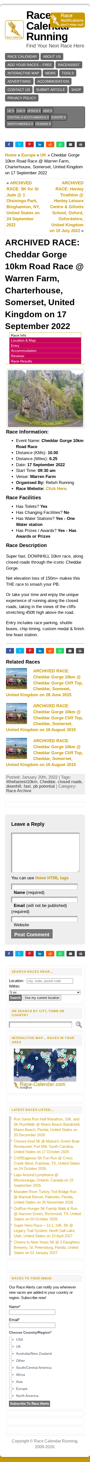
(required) (29, 892)
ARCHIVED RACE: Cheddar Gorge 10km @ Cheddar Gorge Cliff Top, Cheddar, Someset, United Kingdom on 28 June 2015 (44, 683)
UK (43, 155)
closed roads (70, 781)
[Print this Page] (80, 651)
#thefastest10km (21, 781)
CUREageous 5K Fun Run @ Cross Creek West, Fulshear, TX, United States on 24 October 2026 (47, 1163)
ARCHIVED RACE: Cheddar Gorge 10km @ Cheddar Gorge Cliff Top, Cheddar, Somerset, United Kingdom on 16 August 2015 (44, 717)
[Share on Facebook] (10, 651)
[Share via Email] (70, 651)
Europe (28, 155)
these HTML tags (51, 878)
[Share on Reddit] (50, 651)
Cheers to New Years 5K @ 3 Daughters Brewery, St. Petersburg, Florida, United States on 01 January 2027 (47, 1247)
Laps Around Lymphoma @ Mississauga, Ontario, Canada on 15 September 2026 (43, 1180)
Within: (14, 986)
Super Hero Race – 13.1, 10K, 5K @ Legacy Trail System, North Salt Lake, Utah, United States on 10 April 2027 (45, 1230)
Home (10, 155)
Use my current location (42, 998)
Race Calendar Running (48, 25)
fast (27, 786)
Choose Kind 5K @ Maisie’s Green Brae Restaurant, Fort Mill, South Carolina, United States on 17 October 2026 (47, 1146)
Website (21, 925)
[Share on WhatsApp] (60, 651)
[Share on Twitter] (20, 651)
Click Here (56, 488)
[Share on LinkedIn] (40, 651)
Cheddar (47, 781)
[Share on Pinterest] (30, 651)
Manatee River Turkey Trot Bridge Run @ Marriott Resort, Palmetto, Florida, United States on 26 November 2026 (45, 1196)
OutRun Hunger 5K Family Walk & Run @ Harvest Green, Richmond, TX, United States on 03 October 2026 (47, 1213)
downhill (13, 786)
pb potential (44, 786)
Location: (16, 981)
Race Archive (18, 790)
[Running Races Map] (46, 1088)
